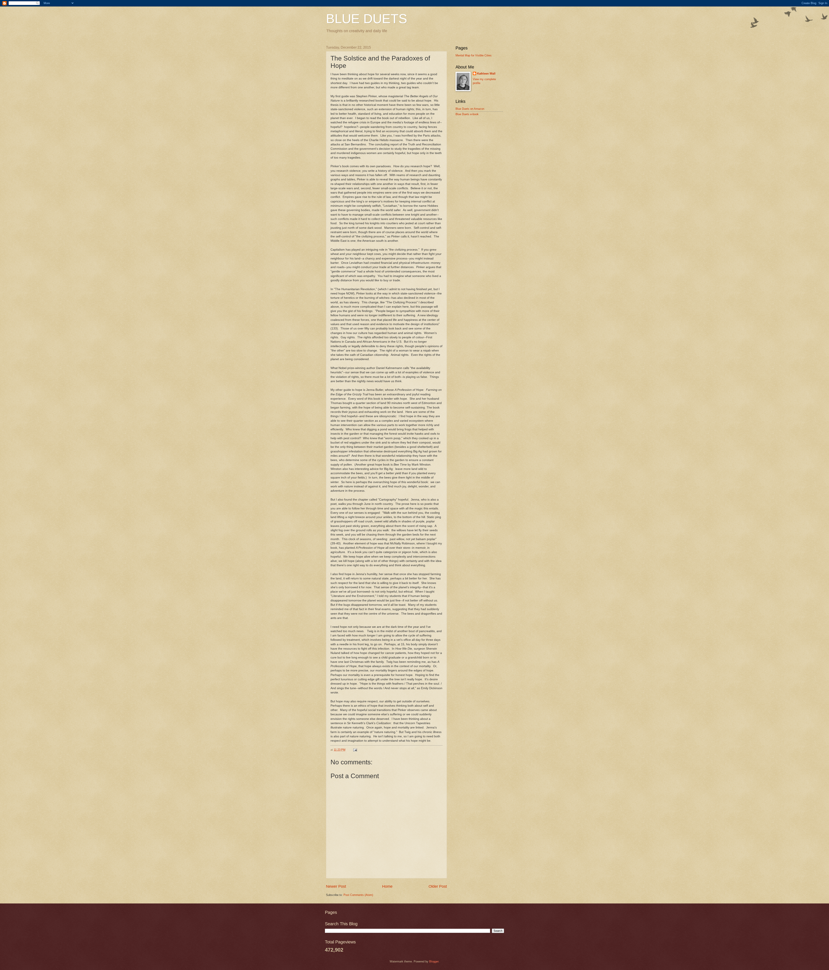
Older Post (438, 886)
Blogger (433, 961)
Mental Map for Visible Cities (474, 55)
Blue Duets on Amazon (470, 108)
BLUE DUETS (366, 18)
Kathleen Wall (486, 73)
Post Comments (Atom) (358, 895)
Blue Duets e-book (467, 114)
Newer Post (336, 886)
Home (387, 886)
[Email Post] (355, 749)
